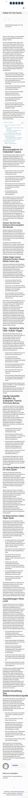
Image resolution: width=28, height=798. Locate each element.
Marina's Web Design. (17, 794)
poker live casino (17, 589)
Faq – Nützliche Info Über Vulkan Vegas (13, 133)
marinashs (15, 25)
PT (10, 3)
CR (22, 3)
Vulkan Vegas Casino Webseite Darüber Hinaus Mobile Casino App (14, 131)
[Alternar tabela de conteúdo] (22, 123)
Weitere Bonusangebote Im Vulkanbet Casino (13, 125)
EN (13, 3)
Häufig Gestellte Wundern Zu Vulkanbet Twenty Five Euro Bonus (13, 135)
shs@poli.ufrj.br (8, 3)
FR (19, 3)
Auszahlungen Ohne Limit (10, 140)
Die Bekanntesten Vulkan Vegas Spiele (14, 139)
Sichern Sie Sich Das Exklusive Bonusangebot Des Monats (15, 128)
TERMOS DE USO (21, 793)
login (13, 776)
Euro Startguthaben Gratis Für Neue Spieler (14, 137)
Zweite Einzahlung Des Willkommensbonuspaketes (10, 142)
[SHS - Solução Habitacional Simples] (13, 8)
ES (16, 3)
